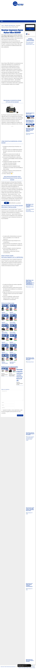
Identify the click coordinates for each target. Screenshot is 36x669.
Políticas (20, 667)
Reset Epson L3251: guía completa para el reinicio (30, 358)
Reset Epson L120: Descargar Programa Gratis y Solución (30, 206)
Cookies (27, 667)
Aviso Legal (24, 667)
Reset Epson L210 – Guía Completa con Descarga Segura (30, 121)
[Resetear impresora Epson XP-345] (19, 374)
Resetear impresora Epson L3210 (30, 113)
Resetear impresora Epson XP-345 (19, 383)
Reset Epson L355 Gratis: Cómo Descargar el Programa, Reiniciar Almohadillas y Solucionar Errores (30, 282)
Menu (2, 21)
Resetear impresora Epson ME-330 (4, 374)
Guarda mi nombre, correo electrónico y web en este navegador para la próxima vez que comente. (11, 411)
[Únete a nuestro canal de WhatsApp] (33, 666)
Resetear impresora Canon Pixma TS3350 (12, 374)
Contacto (30, 667)
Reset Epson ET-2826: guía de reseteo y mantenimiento (29, 585)
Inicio (2, 25)
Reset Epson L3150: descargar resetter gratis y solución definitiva (30, 130)
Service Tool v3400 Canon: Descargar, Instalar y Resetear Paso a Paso (30, 509)
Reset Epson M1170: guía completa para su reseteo (30, 433)
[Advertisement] (18, 13)
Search (30, 28)
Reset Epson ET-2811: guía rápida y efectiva (30, 660)
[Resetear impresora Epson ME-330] (4, 370)
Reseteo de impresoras (10, 25)
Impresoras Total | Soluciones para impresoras (8, 666)
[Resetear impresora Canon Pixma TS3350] (12, 370)
